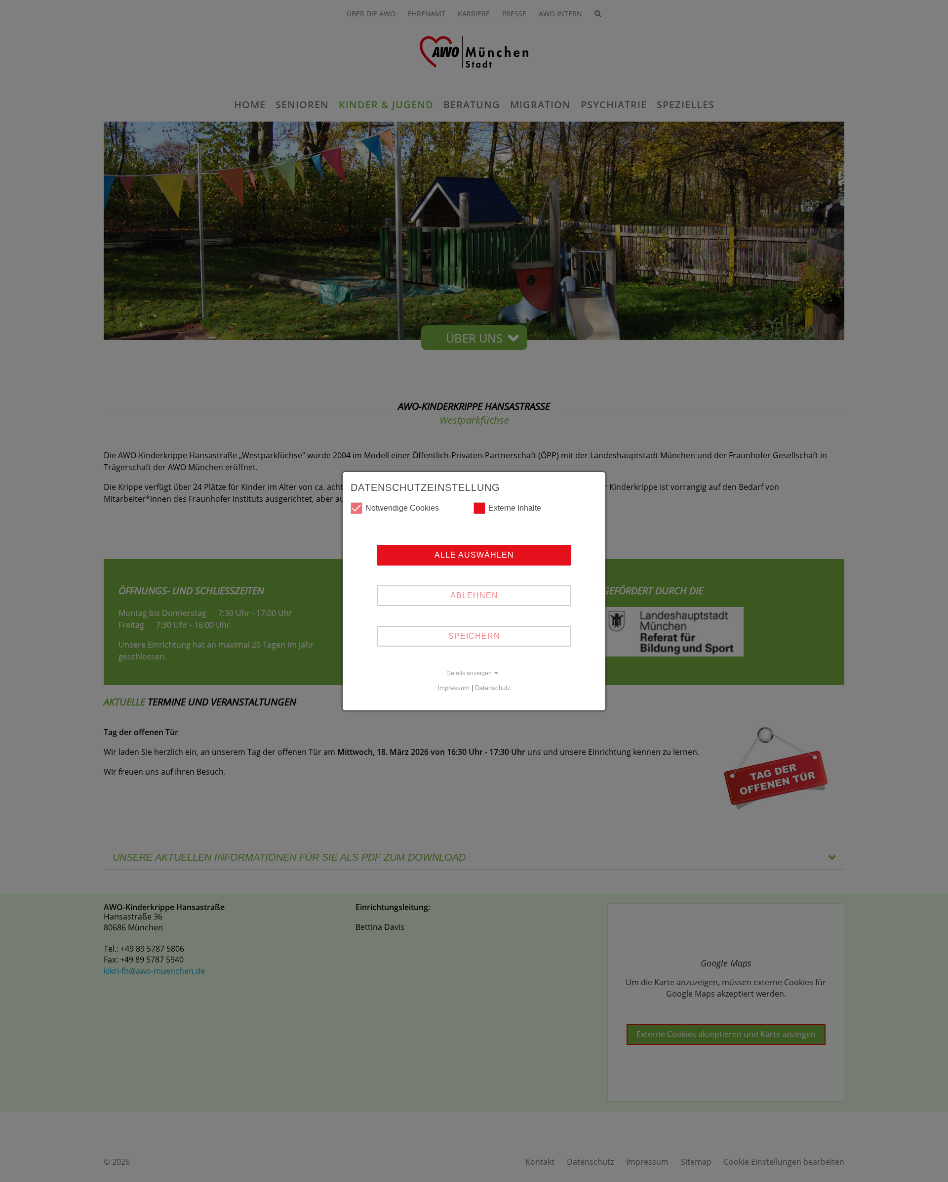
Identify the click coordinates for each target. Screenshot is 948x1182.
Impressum (453, 688)
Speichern (474, 636)
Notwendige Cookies (402, 508)
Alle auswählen (474, 555)
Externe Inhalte (514, 508)
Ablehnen (474, 595)
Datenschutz (493, 688)
